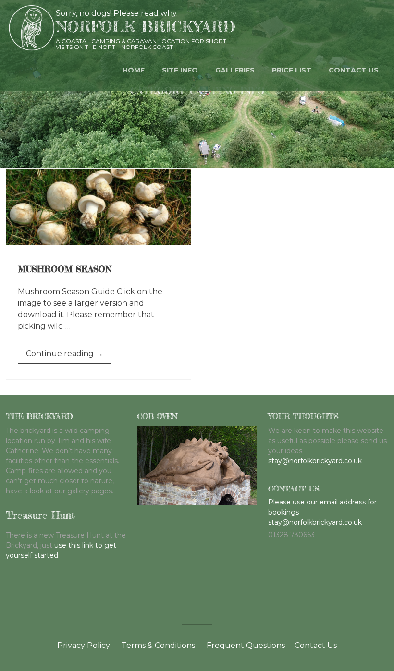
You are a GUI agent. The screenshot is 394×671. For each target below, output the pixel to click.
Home (134, 70)
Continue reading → (68, 356)
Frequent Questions (246, 645)
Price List (291, 70)
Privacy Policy (83, 645)
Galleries (235, 70)
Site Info (180, 70)
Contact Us (316, 645)
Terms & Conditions (158, 645)
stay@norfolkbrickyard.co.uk (315, 460)
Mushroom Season (64, 269)
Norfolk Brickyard (145, 26)
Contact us (354, 70)
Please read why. (145, 13)
